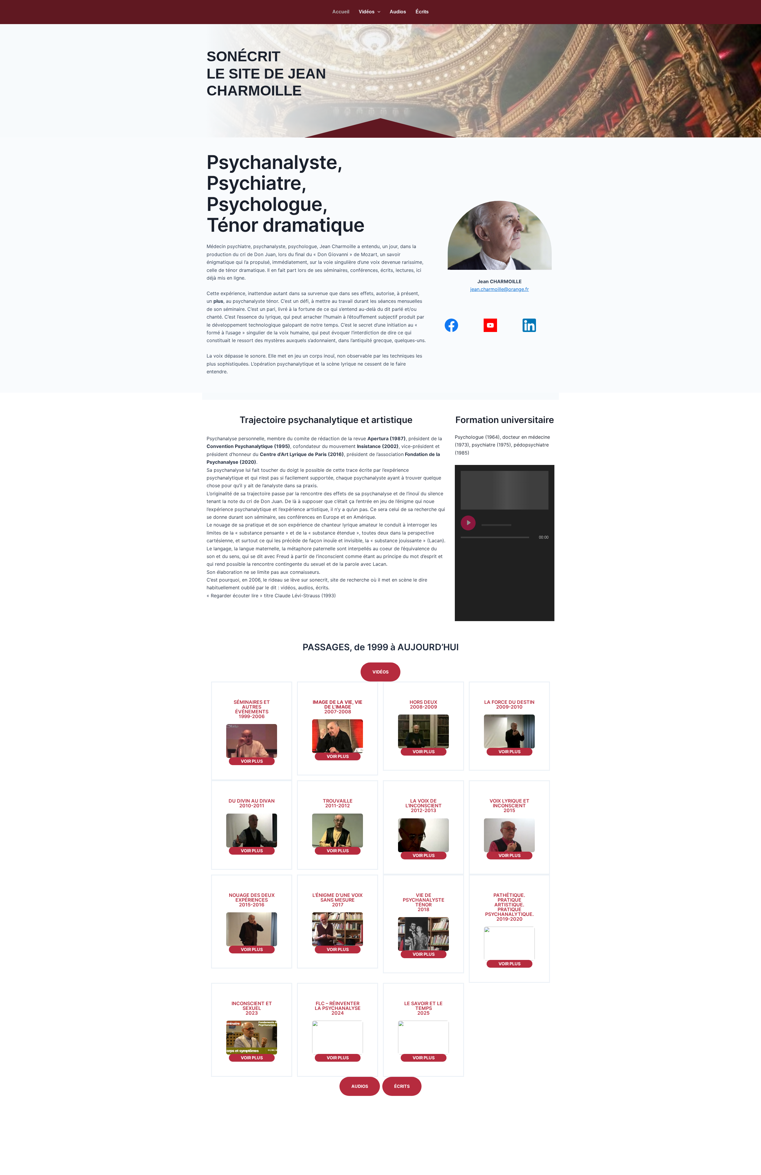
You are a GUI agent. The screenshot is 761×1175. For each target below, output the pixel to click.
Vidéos (367, 11)
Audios (398, 11)
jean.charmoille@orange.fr (499, 289)
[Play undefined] (468, 523)
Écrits (422, 11)
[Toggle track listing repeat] (490, 549)
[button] (377, 12)
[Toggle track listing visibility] (542, 549)
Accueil (340, 11)
